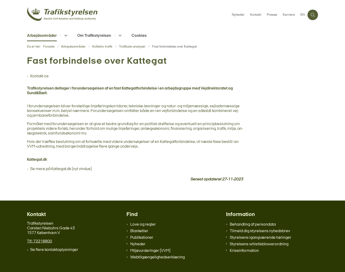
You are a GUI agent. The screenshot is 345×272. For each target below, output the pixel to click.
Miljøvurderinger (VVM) (150, 251)
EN (302, 15)
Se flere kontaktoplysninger (54, 250)
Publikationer (141, 238)
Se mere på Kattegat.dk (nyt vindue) (61, 169)
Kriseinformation (244, 251)
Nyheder (138, 244)
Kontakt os (39, 76)
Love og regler (143, 225)
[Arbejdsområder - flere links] (65, 35)
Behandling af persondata (253, 225)
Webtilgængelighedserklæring (157, 257)
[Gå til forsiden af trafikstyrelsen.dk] (128, 14)
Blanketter (139, 231)
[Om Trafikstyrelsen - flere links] (119, 35)
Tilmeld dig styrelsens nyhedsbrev (260, 231)
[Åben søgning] (312, 15)
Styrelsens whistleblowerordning (259, 244)
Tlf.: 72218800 (39, 241)
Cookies (139, 36)
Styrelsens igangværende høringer (260, 238)
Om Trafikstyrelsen (94, 36)
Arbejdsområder (42, 36)
